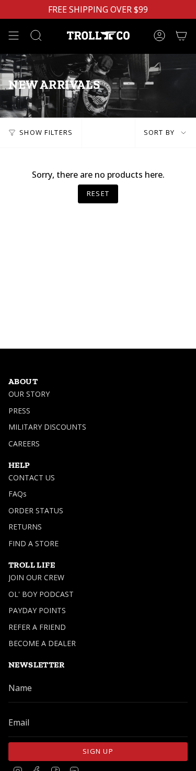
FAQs (17, 494)
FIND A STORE (33, 543)
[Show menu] (13, 36)
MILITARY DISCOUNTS (47, 427)
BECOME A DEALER (42, 643)
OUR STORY (29, 394)
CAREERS (24, 443)
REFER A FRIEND (37, 627)
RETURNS (25, 527)
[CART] (181, 36)
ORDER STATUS (35, 510)
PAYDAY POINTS (37, 610)
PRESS (19, 411)
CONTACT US (31, 477)
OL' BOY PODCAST (41, 594)
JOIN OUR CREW (36, 577)
